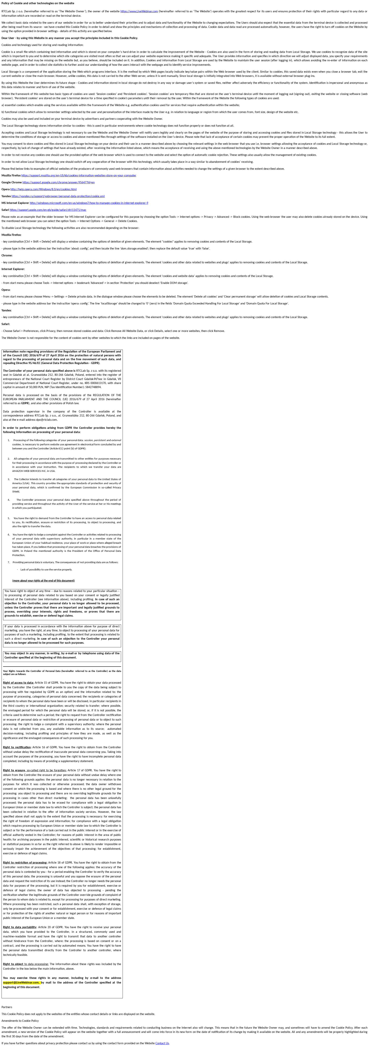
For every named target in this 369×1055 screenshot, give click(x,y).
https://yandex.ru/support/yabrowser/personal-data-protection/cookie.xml (58, 196)
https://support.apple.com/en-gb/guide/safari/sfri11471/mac (48, 210)
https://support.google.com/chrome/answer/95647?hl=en (58, 182)
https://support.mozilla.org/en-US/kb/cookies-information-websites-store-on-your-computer (78, 175)
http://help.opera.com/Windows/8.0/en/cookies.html (43, 189)
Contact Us (162, 1043)
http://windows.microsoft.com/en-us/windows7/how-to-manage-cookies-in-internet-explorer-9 (89, 203)
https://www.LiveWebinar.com (139, 11)
